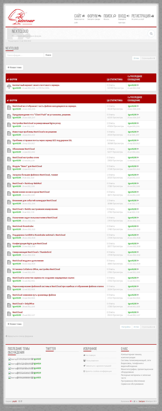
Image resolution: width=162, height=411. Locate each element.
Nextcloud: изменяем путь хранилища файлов (34, 295)
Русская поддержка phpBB (15, 407)
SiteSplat (142, 401)
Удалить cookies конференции (98, 371)
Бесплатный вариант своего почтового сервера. (36, 85)
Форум (92, 16)
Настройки (126, 327)
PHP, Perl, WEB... (44, 88)
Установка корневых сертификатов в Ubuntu (36, 358)
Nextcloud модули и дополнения (28, 260)
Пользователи (92, 360)
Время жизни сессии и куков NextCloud (31, 192)
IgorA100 (16, 88)
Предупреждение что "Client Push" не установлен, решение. (41, 114)
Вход (122, 16)
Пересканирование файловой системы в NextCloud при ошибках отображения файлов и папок (58, 286)
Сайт (78, 16)
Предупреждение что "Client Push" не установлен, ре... (40, 377)
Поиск (108, 16)
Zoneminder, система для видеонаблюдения (36, 367)
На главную (90, 355)
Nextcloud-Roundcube (22, 226)
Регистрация (141, 16)
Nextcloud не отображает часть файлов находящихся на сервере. (44, 106)
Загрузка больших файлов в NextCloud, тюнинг (35, 174)
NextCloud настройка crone (25, 157)
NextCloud (12, 48)
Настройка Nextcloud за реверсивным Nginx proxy (36, 123)
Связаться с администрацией (98, 366)
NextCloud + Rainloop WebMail (27, 183)
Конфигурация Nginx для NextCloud (29, 243)
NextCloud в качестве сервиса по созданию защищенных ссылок (43, 277)
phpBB (14, 401)
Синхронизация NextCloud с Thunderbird (31, 252)
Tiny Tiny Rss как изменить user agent (33, 363)
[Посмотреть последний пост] (138, 85)
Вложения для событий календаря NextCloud (34, 200)
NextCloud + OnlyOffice (23, 303)
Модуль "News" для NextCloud (27, 166)
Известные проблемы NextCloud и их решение (34, 131)
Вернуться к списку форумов (20, 336)
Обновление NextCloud (23, 149)
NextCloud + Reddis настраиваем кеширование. (35, 209)
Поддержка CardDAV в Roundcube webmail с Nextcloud (38, 235)
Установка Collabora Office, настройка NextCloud (36, 269)
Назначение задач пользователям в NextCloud (34, 217)
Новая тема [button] (15, 67)
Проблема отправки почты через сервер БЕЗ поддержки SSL (42, 140)
